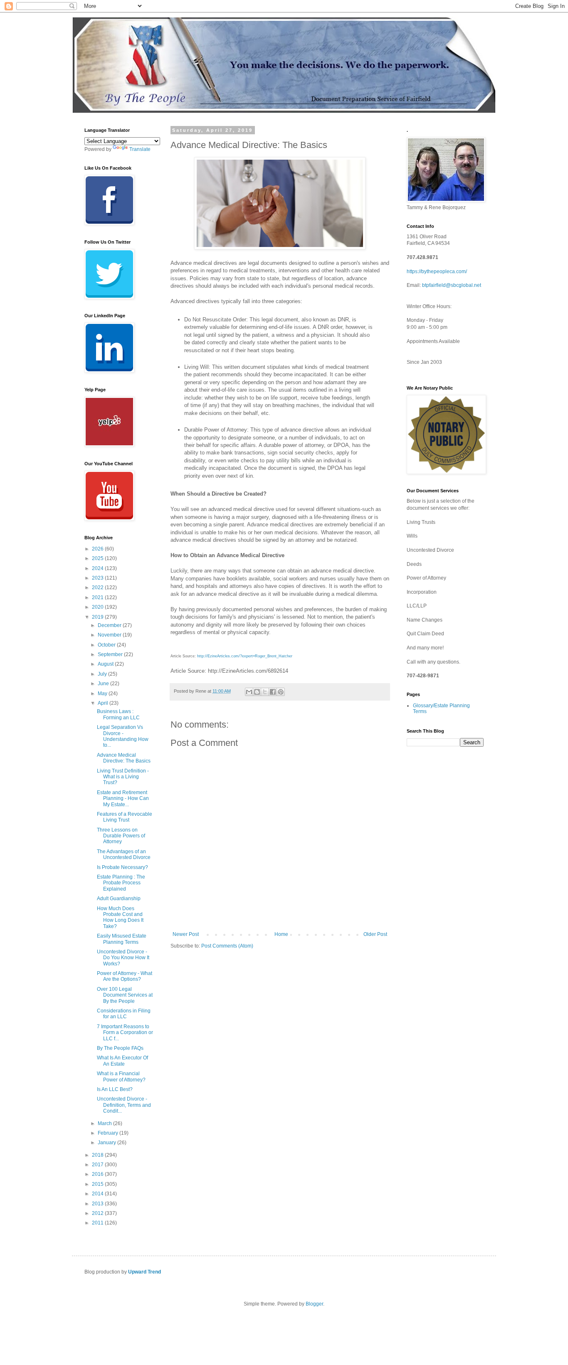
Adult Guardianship (119, 898)
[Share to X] (265, 692)
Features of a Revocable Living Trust (124, 817)
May (103, 693)
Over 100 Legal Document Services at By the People (125, 995)
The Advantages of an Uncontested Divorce (124, 854)
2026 (98, 549)
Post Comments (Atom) (227, 946)
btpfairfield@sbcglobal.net (451, 285)
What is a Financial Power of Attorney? (121, 1076)
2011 (98, 1223)
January (107, 1142)
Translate (140, 149)
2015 (98, 1184)
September (111, 654)
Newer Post (186, 934)
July (103, 674)
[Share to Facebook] (273, 692)
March (105, 1123)
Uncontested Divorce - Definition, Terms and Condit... (124, 1105)
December (110, 625)
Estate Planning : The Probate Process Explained (121, 883)
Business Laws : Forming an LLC (118, 714)
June (104, 683)
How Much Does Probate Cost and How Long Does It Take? (120, 917)
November (110, 635)
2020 (98, 607)
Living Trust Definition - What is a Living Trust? (123, 777)
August (106, 664)
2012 (98, 1213)
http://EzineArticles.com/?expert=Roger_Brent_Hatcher (244, 656)
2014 (98, 1194)
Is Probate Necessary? (122, 867)
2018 (98, 1155)
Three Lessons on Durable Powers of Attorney (121, 836)
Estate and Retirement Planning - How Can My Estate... (123, 798)
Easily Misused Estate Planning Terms (121, 939)
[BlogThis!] (257, 692)
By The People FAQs (120, 1048)
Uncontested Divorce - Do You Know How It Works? (123, 958)
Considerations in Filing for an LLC (124, 1013)
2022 (98, 587)
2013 (98, 1204)
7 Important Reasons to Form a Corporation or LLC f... (125, 1033)
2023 (98, 578)
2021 (98, 597)
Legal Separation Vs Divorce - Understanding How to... (122, 736)
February (108, 1133)
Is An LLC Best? (115, 1089)
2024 (98, 568)
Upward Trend (144, 1272)
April (103, 703)
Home (281, 934)
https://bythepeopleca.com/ (437, 271)
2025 (98, 558)
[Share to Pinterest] (281, 692)
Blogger (314, 1304)
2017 (98, 1165)
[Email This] (249, 692)
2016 (98, 1174)
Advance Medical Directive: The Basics (124, 758)
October (107, 645)
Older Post (375, 934)
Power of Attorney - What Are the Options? (124, 976)
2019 (98, 617)
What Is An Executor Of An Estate (122, 1060)
